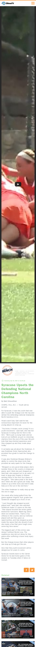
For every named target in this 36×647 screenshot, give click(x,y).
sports (22, 371)
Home (16, 371)
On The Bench (30, 371)
